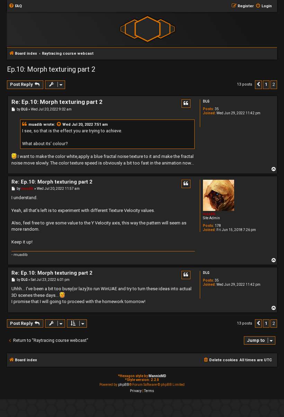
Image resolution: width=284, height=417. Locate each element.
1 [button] (266, 84)
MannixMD (157, 376)
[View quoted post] (59, 125)
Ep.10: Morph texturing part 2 (51, 69)
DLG (206, 101)
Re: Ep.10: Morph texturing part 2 (57, 101)
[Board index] (147, 29)
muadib (35, 124)
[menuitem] (15, 6)
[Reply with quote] (185, 103)
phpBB (123, 385)
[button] (258, 84)
